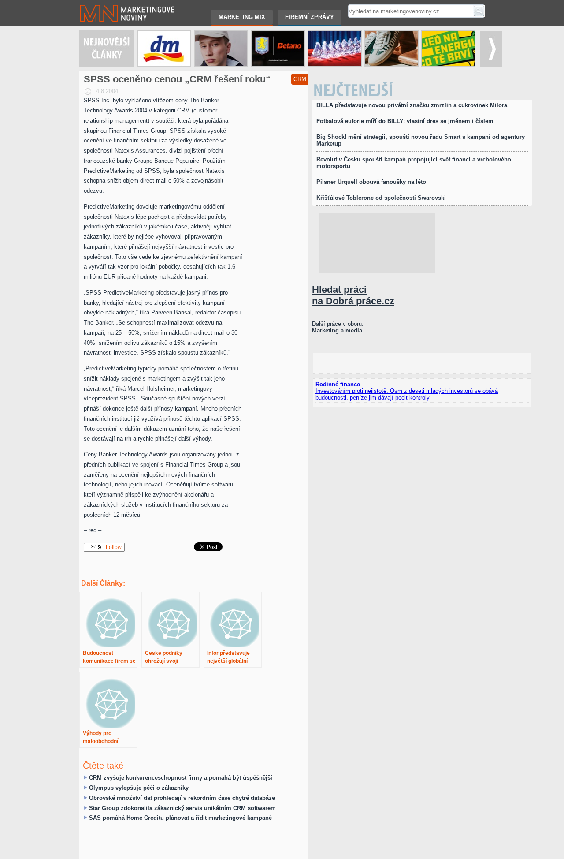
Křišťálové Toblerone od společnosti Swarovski (381, 197)
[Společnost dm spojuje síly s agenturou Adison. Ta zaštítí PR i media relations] (164, 48)
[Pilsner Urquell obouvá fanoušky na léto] (391, 48)
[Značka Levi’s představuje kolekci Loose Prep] (221, 48)
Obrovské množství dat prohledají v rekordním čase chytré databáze (182, 798)
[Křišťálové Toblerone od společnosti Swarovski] (334, 48)
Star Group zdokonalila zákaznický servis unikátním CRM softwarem (182, 808)
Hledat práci (353, 295)
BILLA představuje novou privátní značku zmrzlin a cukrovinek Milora (411, 105)
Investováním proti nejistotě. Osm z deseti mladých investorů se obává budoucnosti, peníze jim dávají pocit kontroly (406, 394)
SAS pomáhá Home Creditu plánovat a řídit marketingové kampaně (180, 817)
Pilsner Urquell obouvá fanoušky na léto (371, 182)
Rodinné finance (337, 384)
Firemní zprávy (309, 17)
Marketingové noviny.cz (109, 3)
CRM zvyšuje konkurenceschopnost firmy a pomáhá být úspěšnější (180, 777)
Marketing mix (242, 17)
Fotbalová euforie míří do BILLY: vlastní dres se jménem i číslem (405, 121)
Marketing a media (337, 330)
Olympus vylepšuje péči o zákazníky (139, 787)
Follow (113, 547)
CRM (299, 79)
